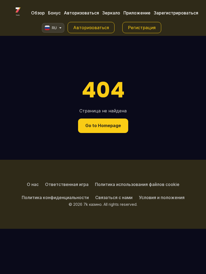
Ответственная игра (67, 184)
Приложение (136, 13)
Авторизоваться (81, 13)
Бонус (54, 13)
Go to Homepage (103, 125)
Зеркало (111, 13)
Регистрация (142, 27)
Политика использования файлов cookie (137, 184)
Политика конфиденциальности (55, 197)
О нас (33, 184)
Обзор (38, 13)
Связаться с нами (114, 197)
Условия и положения (162, 197)
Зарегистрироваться (176, 13)
